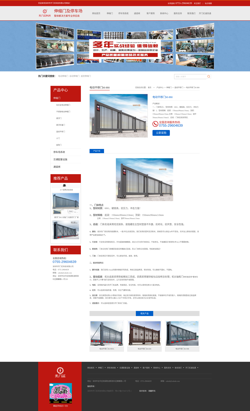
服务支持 (178, 13)
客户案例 (151, 13)
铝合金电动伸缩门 (63, 105)
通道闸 (137, 13)
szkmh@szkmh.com (65, 273)
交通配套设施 (125, 368)
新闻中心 (164, 13)
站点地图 (208, 3)
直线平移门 (60, 132)
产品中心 (160, 88)
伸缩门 (110, 13)
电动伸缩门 (63, 76)
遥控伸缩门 (86, 76)
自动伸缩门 (74, 76)
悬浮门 (58, 118)
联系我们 (191, 13)
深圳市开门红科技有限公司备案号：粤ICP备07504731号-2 (109, 391)
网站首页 (96, 13)
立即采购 (161, 132)
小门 (58, 138)
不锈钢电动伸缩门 (63, 112)
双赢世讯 (151, 391)
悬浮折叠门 (60, 125)
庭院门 (58, 145)
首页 (149, 88)
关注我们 (197, 3)
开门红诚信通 (205, 13)
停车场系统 (123, 13)
